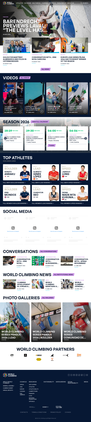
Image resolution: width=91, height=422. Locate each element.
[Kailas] (25, 355)
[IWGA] (59, 407)
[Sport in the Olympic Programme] (32, 407)
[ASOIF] (45, 407)
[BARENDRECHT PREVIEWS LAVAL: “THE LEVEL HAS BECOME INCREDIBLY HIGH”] (45, 23)
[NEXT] (85, 98)
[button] (36, 3)
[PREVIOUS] (5, 98)
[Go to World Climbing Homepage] (9, 3)
